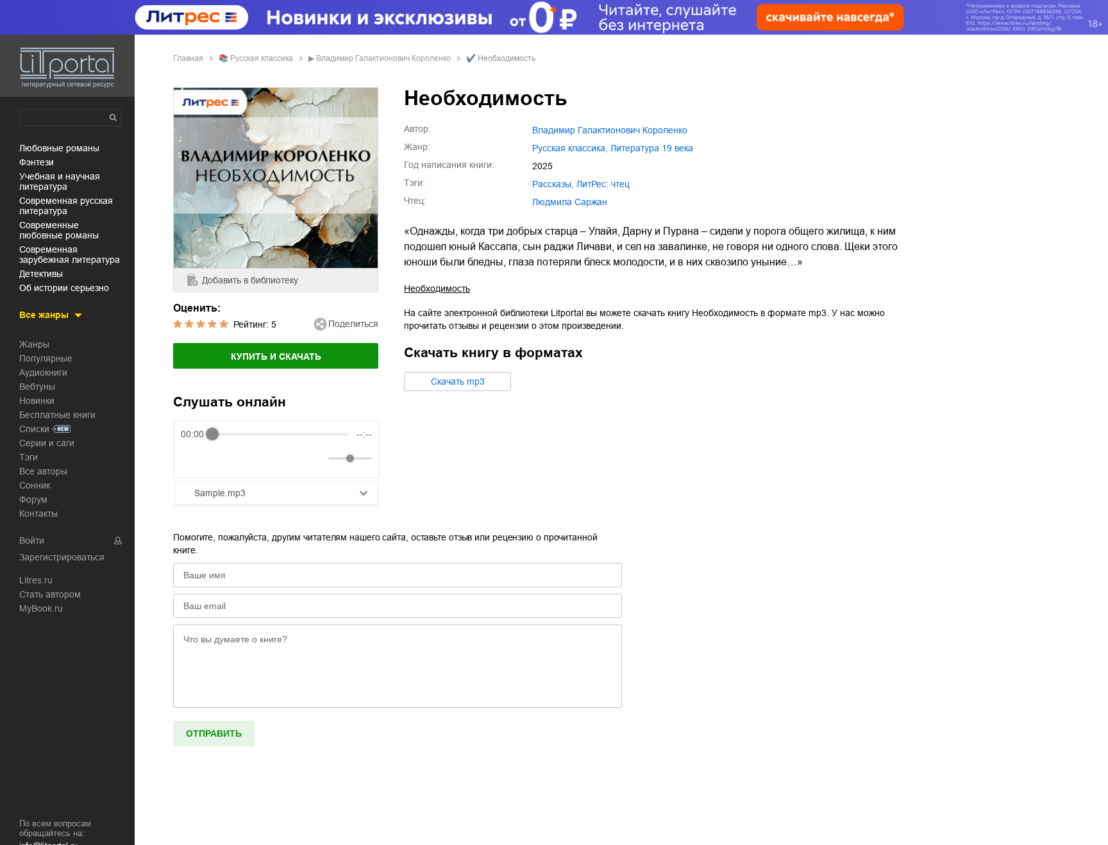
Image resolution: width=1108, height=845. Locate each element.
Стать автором (50, 594)
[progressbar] (280, 434)
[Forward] (250, 459)
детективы (41, 274)
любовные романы (59, 148)
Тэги (28, 457)
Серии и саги (46, 443)
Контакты (38, 513)
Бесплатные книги (57, 415)
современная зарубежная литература (69, 254)
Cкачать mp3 (458, 381)
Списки (34, 429)
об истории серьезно (64, 288)
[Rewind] (194, 459)
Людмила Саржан (569, 202)
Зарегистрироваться (62, 557)
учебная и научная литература (59, 181)
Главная (188, 58)
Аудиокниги (43, 372)
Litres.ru (36, 580)
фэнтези (36, 162)
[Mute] (316, 458)
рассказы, (553, 184)
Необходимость (437, 288)
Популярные (45, 358)
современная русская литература (66, 206)
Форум (33, 499)
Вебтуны (37, 386)
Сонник (34, 485)
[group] (276, 449)
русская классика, (570, 148)
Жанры (34, 344)
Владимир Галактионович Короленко (383, 58)
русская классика (261, 58)
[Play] (222, 458)
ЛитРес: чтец (603, 184)
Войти (31, 540)
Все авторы (43, 471)
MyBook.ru (41, 608)
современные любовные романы (59, 230)
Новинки (37, 401)
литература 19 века (651, 148)
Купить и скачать (276, 356)
